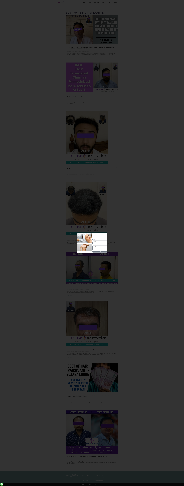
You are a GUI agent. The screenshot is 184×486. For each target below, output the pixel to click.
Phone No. (94, 241)
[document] (92, 243)
